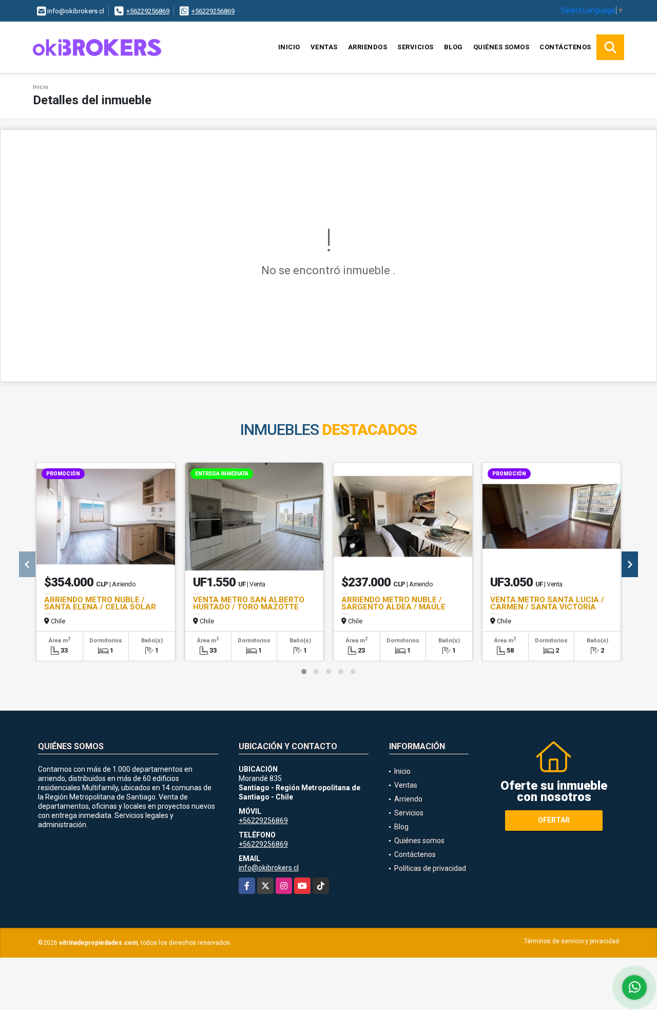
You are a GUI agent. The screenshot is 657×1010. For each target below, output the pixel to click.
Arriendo (408, 799)
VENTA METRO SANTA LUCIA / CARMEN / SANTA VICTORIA (547, 603)
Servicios (415, 47)
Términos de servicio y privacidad (571, 941)
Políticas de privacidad (430, 868)
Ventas (324, 47)
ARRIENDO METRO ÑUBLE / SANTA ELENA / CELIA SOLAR (100, 603)
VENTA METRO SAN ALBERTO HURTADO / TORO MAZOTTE (248, 603)
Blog (453, 47)
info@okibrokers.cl (269, 868)
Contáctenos (565, 47)
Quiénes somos (501, 47)
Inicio (289, 47)
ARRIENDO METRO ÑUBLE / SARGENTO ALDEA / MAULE (393, 603)
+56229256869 (147, 11)
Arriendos (368, 47)
